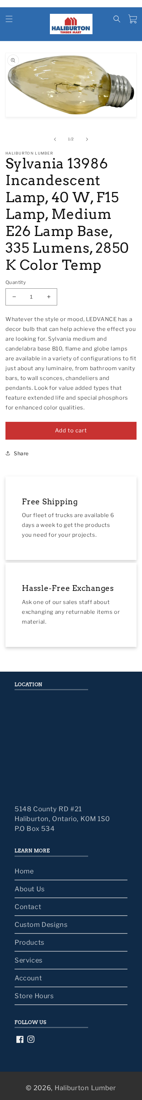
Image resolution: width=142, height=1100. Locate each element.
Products (29, 942)
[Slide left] (55, 139)
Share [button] (21, 453)
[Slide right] (87, 139)
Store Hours (34, 996)
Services (29, 960)
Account (28, 978)
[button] (9, 19)
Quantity (15, 282)
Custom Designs (41, 924)
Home (24, 871)
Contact (28, 907)
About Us (30, 889)
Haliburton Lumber (85, 1088)
